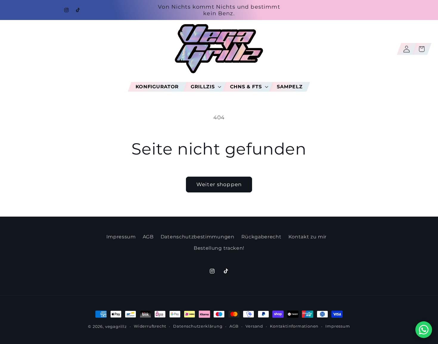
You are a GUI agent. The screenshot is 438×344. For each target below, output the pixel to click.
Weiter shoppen (219, 184)
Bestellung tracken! (219, 248)
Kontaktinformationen (294, 326)
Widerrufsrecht (150, 326)
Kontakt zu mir (307, 237)
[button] (204, 86)
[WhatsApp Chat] (423, 329)
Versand (254, 326)
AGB (148, 237)
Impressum (121, 237)
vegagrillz (116, 326)
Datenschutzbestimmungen (197, 237)
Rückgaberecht (261, 237)
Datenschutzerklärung (197, 326)
